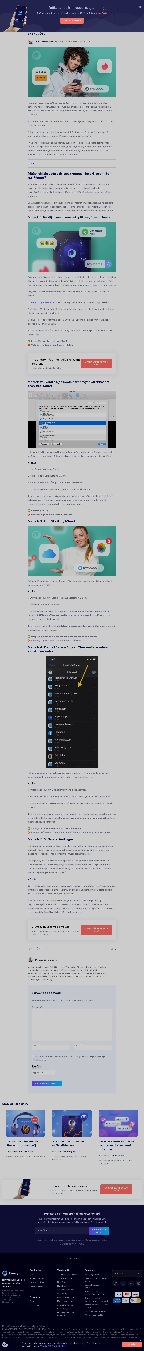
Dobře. (132, 1344)
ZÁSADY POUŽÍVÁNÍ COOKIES (53, 1346)
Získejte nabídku (72, 20)
